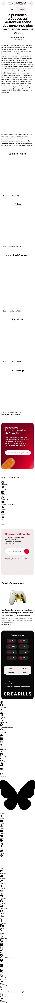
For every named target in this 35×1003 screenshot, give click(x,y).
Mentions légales (8, 681)
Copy (21, 992)
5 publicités (8, 143)
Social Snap (3, 985)
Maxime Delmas (18, 37)
